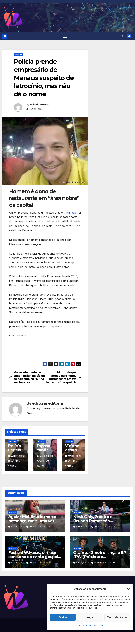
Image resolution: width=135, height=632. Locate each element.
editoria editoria (39, 104)
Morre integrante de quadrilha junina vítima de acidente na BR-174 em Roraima (29, 377)
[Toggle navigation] (65, 36)
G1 (26, 335)
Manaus (71, 212)
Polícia (18, 54)
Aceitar (63, 617)
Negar (90, 617)
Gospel (12, 512)
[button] (128, 589)
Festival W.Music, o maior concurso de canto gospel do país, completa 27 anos (33, 556)
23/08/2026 (83, 563)
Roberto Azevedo (39, 527)
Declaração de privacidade (90, 625)
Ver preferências (117, 617)
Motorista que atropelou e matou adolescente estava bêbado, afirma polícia (61, 377)
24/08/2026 (18, 527)
